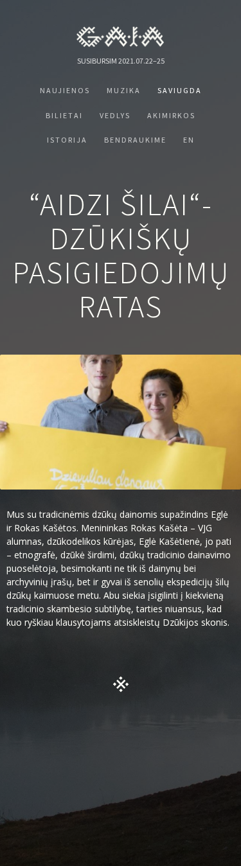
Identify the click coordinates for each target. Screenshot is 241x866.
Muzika (124, 90)
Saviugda (179, 90)
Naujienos (65, 90)
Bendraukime (135, 140)
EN (189, 140)
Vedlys (115, 115)
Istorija (67, 140)
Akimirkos (171, 115)
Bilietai (64, 115)
